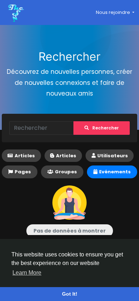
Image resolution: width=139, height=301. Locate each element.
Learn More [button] (26, 273)
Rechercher (105, 128)
